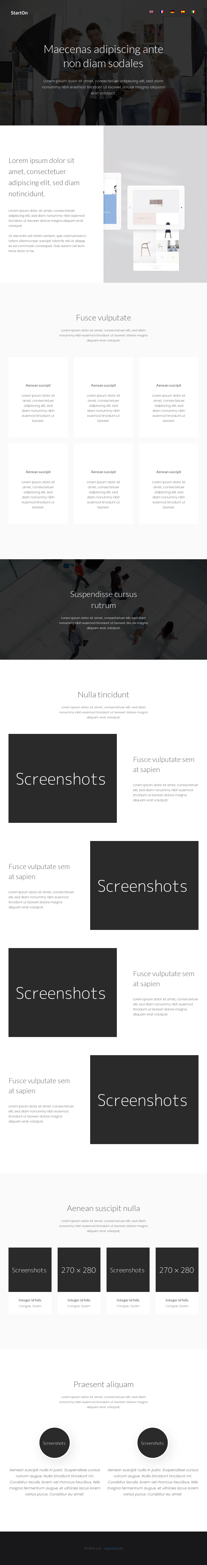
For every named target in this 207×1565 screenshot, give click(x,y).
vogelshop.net (113, 1548)
